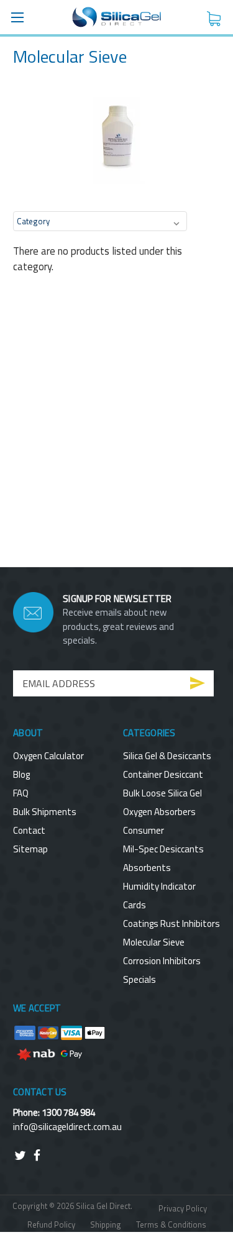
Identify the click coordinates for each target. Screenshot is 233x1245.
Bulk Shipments (44, 812)
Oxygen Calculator (48, 756)
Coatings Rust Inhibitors (171, 923)
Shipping (105, 1224)
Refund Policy (51, 1224)
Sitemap (30, 849)
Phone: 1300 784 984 (54, 1112)
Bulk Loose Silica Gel (162, 793)
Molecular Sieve (154, 942)
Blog (21, 774)
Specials (139, 979)
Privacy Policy (182, 1208)
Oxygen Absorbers (159, 812)
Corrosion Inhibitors (162, 961)
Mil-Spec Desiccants (163, 849)
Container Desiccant (163, 774)
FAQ (21, 793)
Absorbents (147, 867)
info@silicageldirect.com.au (67, 1127)
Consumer (143, 830)
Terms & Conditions (171, 1224)
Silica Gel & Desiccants (167, 756)
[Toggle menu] (17, 17)
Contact (29, 830)
